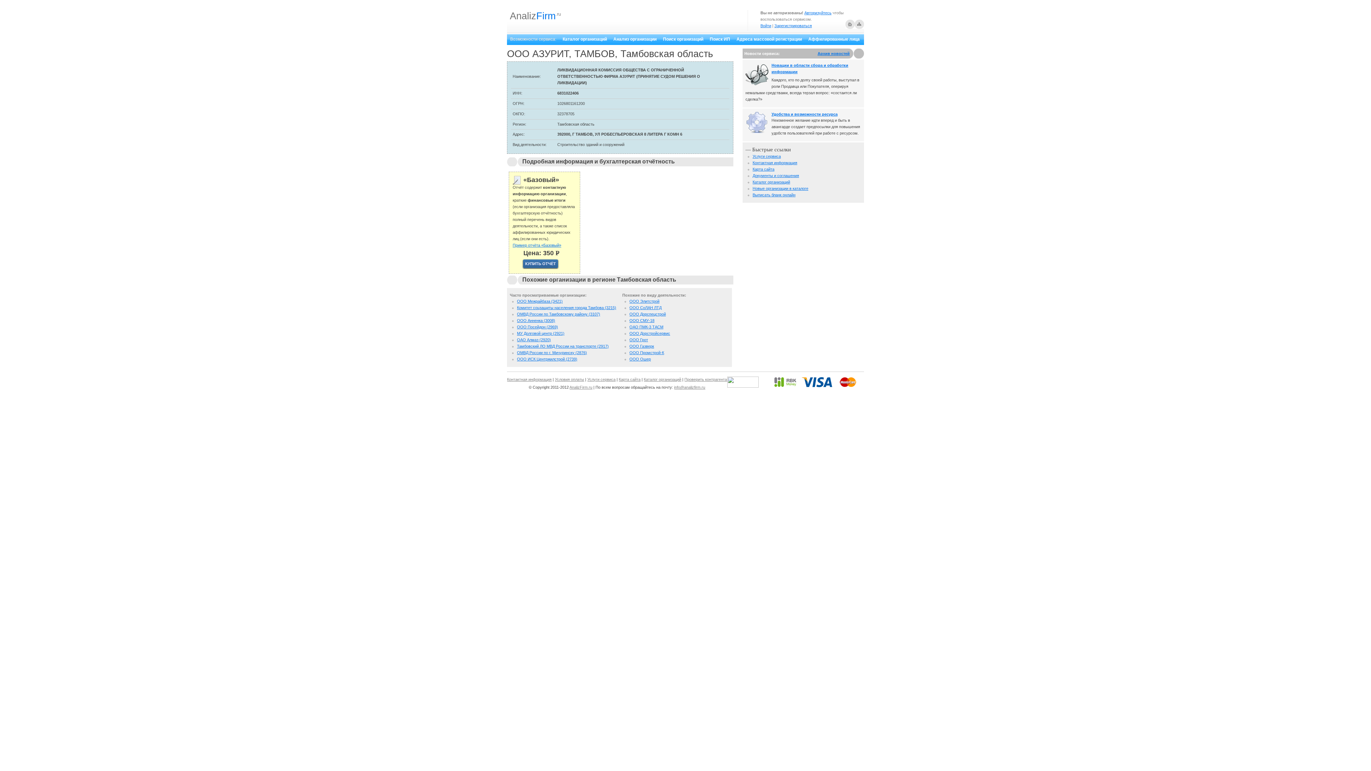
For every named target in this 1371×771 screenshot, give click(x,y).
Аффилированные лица (834, 39)
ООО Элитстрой (644, 301)
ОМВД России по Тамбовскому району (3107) (558, 314)
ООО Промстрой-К (646, 353)
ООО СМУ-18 (641, 320)
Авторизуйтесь (818, 13)
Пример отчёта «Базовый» (537, 245)
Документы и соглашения (776, 175)
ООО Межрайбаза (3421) (540, 301)
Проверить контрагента (705, 379)
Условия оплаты (569, 379)
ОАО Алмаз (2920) (534, 340)
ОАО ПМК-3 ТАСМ (646, 327)
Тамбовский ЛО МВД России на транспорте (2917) (563, 346)
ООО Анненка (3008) (536, 320)
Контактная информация (775, 163)
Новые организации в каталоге (780, 188)
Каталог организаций (585, 39)
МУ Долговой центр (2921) (540, 333)
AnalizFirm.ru (580, 387)
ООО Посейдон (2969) (537, 327)
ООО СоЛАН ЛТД (645, 308)
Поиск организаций (683, 39)
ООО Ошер (640, 359)
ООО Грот (638, 340)
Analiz (533, 16)
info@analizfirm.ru (689, 387)
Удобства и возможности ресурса (805, 114)
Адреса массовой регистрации (769, 39)
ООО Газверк (641, 346)
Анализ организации (635, 39)
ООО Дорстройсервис (649, 333)
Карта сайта (763, 169)
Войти (765, 26)
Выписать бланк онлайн (774, 195)
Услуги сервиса (767, 156)
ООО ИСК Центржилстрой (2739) (547, 359)
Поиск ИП (720, 39)
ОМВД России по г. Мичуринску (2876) (552, 353)
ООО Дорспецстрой (647, 314)
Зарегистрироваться (793, 26)
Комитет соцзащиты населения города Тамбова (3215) (566, 308)
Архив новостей (834, 53)
